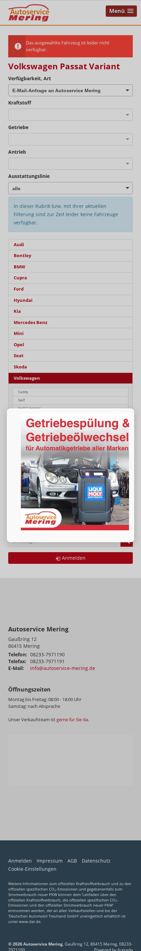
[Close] (134, 408)
